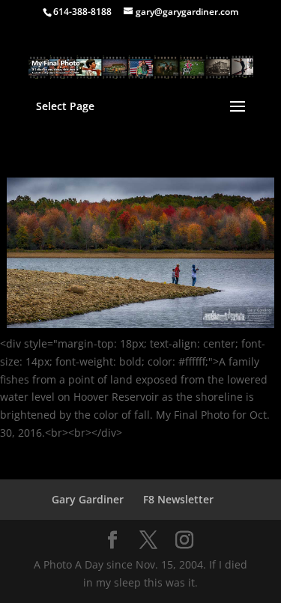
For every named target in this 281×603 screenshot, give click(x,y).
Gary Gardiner (88, 499)
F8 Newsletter (178, 499)
